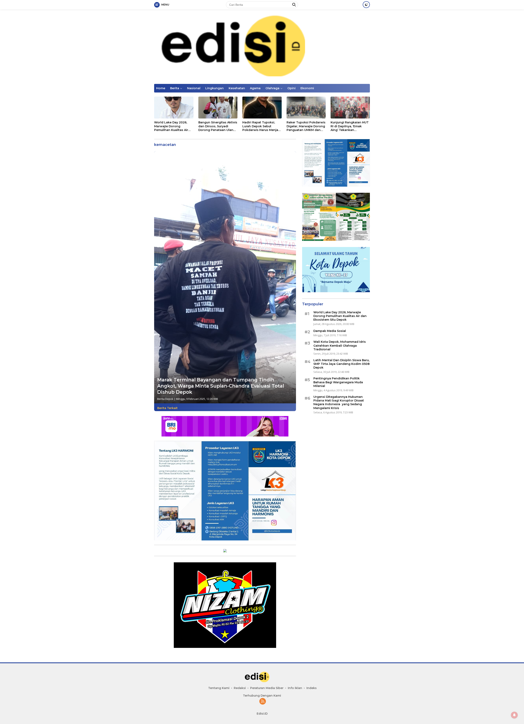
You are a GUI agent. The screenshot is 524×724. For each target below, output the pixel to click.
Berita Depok (165, 399)
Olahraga (272, 88)
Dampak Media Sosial (329, 331)
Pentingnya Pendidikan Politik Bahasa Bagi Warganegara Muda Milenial (338, 382)
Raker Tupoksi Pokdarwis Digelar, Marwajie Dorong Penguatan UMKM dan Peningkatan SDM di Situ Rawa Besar (306, 126)
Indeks (311, 688)
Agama (255, 88)
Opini (291, 88)
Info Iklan (295, 688)
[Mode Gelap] (366, 4)
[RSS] (262, 701)
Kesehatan (237, 88)
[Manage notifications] (514, 715)
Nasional (193, 88)
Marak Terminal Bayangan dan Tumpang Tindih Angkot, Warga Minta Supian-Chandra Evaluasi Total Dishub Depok (220, 386)
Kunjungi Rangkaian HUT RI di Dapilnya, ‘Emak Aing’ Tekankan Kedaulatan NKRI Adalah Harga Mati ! (350, 126)
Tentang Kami (218, 688)
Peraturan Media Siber (266, 688)
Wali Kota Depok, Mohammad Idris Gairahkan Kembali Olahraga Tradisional (339, 345)
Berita (174, 88)
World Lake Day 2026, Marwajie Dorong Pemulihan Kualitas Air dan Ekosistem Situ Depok (171, 126)
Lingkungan (214, 88)
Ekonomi (307, 88)
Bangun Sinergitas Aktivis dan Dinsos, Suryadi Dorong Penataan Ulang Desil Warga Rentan (217, 126)
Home (160, 88)
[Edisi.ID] (262, 46)
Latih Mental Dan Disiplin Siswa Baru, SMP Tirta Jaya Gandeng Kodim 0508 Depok (341, 363)
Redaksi (240, 688)
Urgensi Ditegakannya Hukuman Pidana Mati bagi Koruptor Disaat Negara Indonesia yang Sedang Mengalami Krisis (338, 402)
